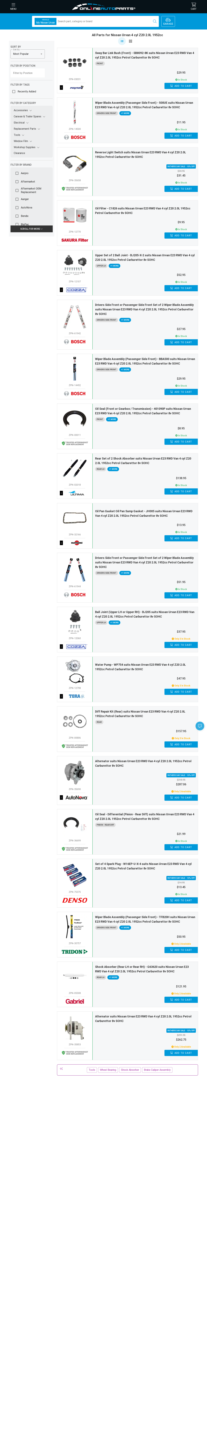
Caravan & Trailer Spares (27, 116)
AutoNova (26, 207)
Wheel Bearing (108, 1069)
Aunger (25, 199)
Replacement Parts (25, 128)
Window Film (21, 141)
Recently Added (27, 91)
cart (194, 9)
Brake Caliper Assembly (157, 1069)
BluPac (25, 224)
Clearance (19, 153)
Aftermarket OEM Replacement (31, 190)
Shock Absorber (130, 1069)
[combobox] (27, 54)
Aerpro (24, 173)
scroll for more (30, 229)
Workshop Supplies (24, 147)
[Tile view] (130, 41)
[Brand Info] (75, 87)
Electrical (19, 122)
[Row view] (122, 41)
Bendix (24, 216)
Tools (17, 134)
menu (13, 9)
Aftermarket (28, 181)
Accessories (21, 110)
